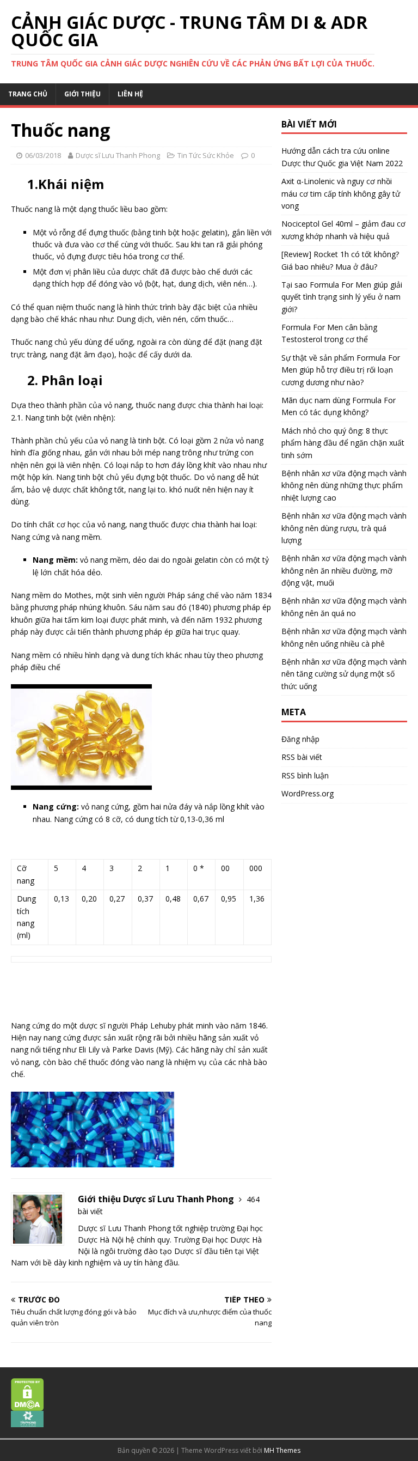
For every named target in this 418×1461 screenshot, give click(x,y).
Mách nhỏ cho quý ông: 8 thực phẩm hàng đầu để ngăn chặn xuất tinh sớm (342, 442)
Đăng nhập (300, 739)
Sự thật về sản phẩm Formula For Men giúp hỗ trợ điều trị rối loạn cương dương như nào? (340, 369)
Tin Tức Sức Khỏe (205, 155)
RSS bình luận (305, 775)
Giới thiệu (82, 94)
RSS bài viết (301, 757)
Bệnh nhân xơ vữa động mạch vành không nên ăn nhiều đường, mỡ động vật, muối (344, 570)
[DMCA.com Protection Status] (27, 1405)
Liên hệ (130, 94)
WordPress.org (307, 793)
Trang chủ (27, 94)
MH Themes (282, 1450)
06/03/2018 (43, 155)
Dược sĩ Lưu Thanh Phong (118, 155)
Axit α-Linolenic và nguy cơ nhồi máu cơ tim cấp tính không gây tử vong (340, 193)
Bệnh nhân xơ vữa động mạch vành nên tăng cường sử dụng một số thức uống (344, 673)
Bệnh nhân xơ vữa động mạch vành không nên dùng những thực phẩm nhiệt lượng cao (344, 485)
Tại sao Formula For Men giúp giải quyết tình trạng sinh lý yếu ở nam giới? (341, 296)
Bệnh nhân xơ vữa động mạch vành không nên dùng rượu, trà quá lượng (344, 527)
